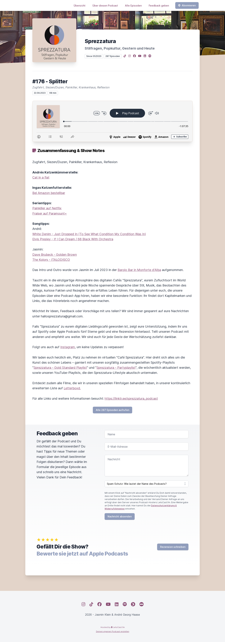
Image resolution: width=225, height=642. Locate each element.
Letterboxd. (72, 388)
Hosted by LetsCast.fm (113, 627)
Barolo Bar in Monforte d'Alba (139, 270)
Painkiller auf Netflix (47, 208)
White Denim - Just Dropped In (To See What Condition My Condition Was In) (89, 234)
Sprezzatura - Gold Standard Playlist (60, 367)
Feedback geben (159, 5)
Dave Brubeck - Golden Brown (54, 254)
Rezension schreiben (172, 546)
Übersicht (79, 5)
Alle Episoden (133, 5)
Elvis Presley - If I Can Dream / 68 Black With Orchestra (72, 239)
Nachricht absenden (120, 516)
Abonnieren (189, 5)
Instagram (67, 347)
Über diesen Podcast (105, 5)
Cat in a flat (40, 177)
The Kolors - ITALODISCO (51, 260)
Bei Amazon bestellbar (48, 193)
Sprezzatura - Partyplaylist (116, 367)
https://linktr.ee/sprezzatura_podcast (131, 398)
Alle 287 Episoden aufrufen (112, 409)
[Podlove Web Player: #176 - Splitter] (112, 121)
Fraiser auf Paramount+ (49, 213)
